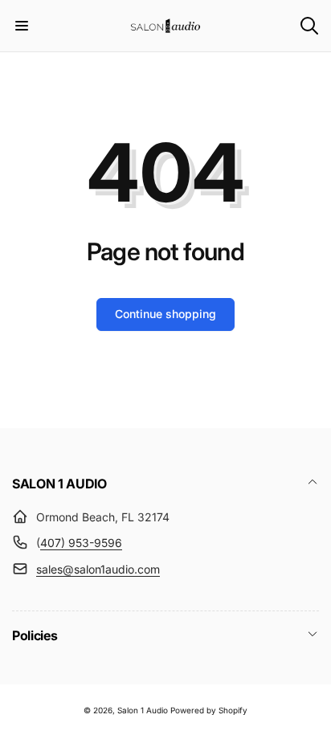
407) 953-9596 (81, 542)
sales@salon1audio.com (98, 569)
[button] (21, 25)
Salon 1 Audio (142, 710)
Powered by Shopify (208, 710)
